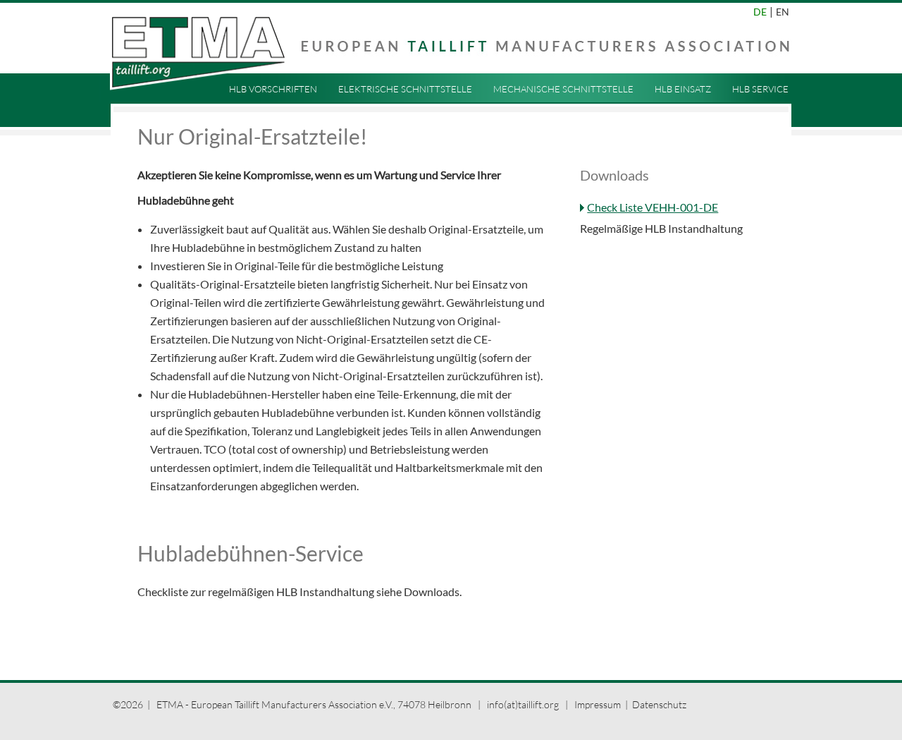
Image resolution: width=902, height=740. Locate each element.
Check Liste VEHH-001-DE (652, 207)
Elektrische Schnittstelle (405, 89)
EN (782, 12)
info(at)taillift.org (524, 704)
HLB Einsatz (683, 89)
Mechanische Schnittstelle (563, 89)
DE (760, 12)
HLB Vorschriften (273, 89)
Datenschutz (659, 704)
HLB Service (760, 89)
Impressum (597, 704)
